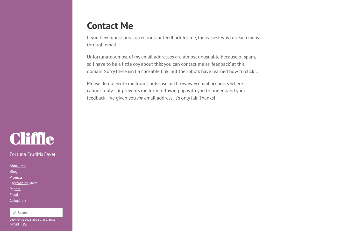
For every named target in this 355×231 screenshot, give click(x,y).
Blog (13, 171)
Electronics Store (23, 182)
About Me (18, 165)
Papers (15, 188)
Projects (16, 177)
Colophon (18, 200)
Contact (14, 224)
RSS (24, 224)
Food (14, 194)
